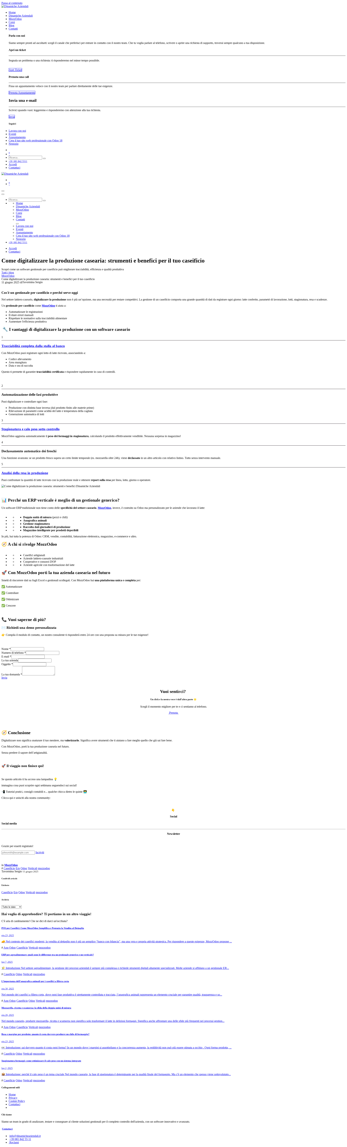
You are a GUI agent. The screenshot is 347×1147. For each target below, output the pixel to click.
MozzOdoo (7, 275)
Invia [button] (4, 677)
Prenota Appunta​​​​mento (22, 92)
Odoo (24, 868)
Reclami (14, 1142)
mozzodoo (44, 868)
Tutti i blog (7, 272)
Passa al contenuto (11, 3)
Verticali (32, 868)
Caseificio (9, 868)
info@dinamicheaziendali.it (25, 1135)
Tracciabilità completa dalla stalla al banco (33, 346)
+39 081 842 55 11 (20, 1139)
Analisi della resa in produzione (24, 473)
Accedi (13, 164)
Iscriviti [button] (40, 852)
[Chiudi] (2, 194)
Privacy (13, 1097)
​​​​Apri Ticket (15, 69)
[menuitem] (12, 12)
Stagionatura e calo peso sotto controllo (30, 429)
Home (12, 1094)
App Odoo (9, 947)
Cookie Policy (17, 1101)
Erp (18, 868)
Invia (12, 116)
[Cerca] (44, 158)
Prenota (173, 712)
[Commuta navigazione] (2, 191)
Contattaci (14, 167)
